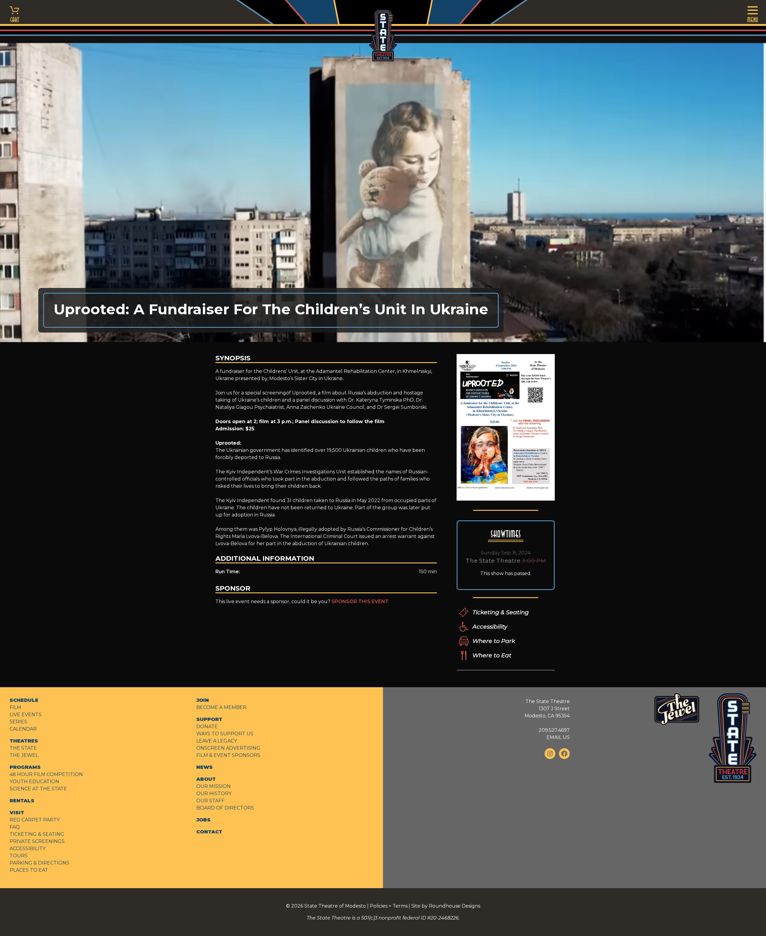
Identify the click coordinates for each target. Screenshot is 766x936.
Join (202, 700)
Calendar (23, 729)
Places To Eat (29, 870)
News (204, 767)
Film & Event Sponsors (228, 755)
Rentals (22, 801)
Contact (209, 832)
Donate (207, 726)
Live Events (26, 714)
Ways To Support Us (224, 734)
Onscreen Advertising (228, 748)
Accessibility (489, 626)
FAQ (15, 827)
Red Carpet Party (35, 820)
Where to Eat (491, 655)
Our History (214, 793)
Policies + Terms (389, 906)
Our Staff (210, 801)
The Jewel (24, 755)
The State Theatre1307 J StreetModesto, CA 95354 (547, 709)
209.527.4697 (554, 730)
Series (18, 722)
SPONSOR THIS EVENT (360, 601)
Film (15, 707)
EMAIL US (558, 737)
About (206, 779)
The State (23, 748)
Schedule (24, 700)
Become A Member (221, 707)
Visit (17, 812)
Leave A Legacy (216, 741)
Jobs (203, 820)
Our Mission (213, 786)
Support (209, 719)
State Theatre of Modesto (335, 906)
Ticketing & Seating (500, 612)
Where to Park (493, 640)
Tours (19, 856)
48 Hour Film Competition (46, 774)
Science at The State (38, 789)
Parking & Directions (39, 863)
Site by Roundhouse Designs (445, 906)
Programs (25, 767)
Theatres (24, 741)
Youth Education (34, 781)
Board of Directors (225, 808)
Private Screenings (37, 841)
